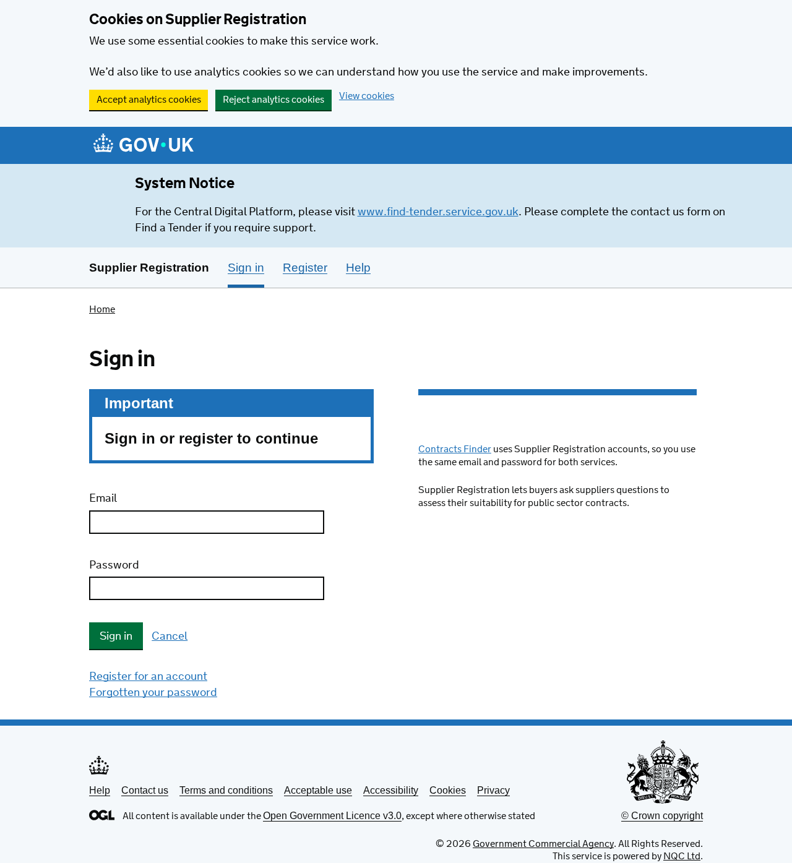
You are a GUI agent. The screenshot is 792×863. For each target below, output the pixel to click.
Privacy (493, 790)
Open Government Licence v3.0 (332, 815)
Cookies (447, 790)
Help (99, 790)
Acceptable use (318, 790)
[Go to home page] (143, 146)
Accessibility (390, 790)
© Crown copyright (662, 815)
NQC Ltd (681, 856)
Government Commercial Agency (543, 844)
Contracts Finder (454, 449)
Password (114, 565)
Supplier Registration (149, 267)
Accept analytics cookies (149, 99)
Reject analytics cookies (273, 99)
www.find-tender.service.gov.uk (438, 212)
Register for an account (148, 677)
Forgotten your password (153, 693)
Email (103, 499)
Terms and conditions (226, 790)
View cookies (366, 96)
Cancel (169, 637)
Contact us (144, 790)
